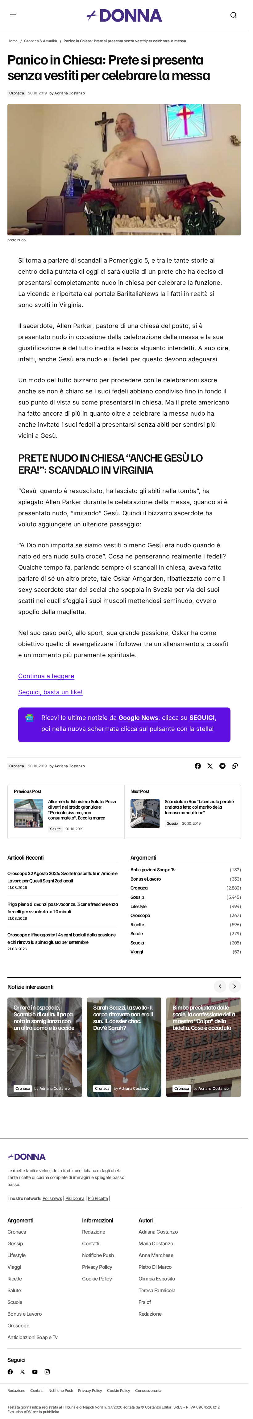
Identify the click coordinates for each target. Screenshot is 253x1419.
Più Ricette (98, 1198)
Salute (55, 829)
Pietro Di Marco (155, 1267)
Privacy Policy (97, 1267)
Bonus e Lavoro (146, 879)
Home (12, 41)
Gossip (172, 823)
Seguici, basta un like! (50, 692)
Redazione (93, 1232)
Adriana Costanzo (158, 1232)
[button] (13, 15)
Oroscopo (140, 915)
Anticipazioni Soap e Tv (153, 870)
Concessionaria (148, 1390)
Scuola (137, 943)
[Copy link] (235, 766)
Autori (146, 1220)
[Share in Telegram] (222, 766)
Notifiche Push (98, 1255)
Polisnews (52, 1198)
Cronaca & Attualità (40, 41)
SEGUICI (202, 717)
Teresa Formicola (157, 1290)
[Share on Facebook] (198, 766)
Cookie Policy (97, 1279)
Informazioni (97, 1220)
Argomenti (20, 1220)
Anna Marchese (156, 1255)
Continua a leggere (46, 676)
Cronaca (16, 93)
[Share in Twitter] (210, 766)
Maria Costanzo (156, 1243)
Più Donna (74, 1198)
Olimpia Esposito (157, 1279)
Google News (138, 717)
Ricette (137, 924)
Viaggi (137, 952)
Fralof (145, 1302)
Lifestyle (139, 906)
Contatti (90, 1243)
